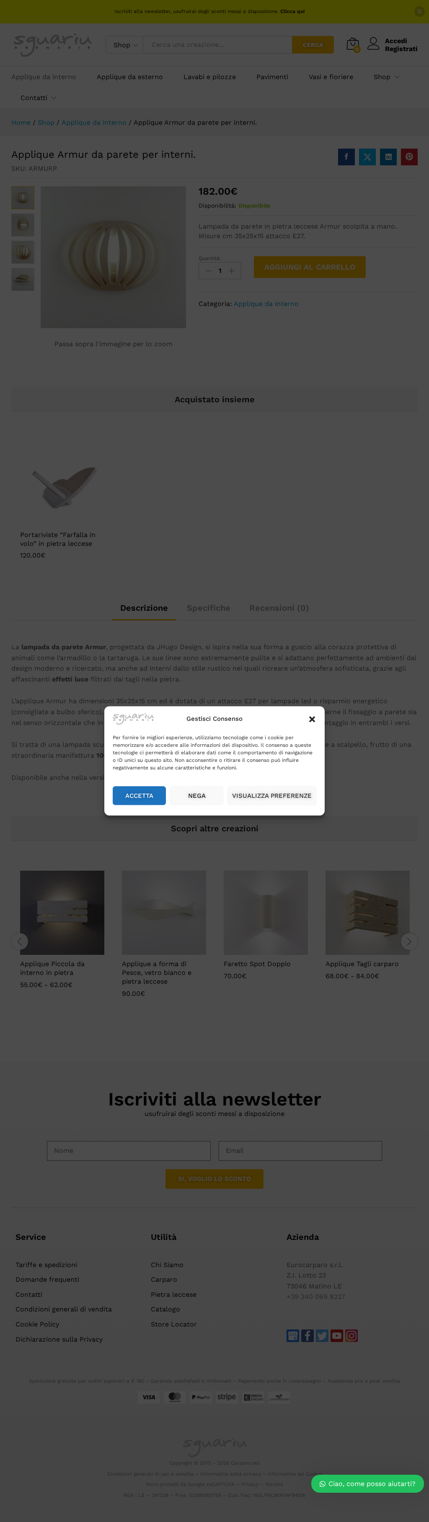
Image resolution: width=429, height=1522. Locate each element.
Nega (197, 796)
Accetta (139, 796)
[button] (312, 719)
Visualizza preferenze (272, 796)
